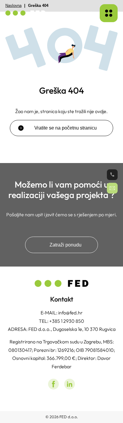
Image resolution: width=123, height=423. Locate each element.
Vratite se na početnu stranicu (65, 127)
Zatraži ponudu (66, 244)
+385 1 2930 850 (66, 321)
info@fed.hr (70, 313)
